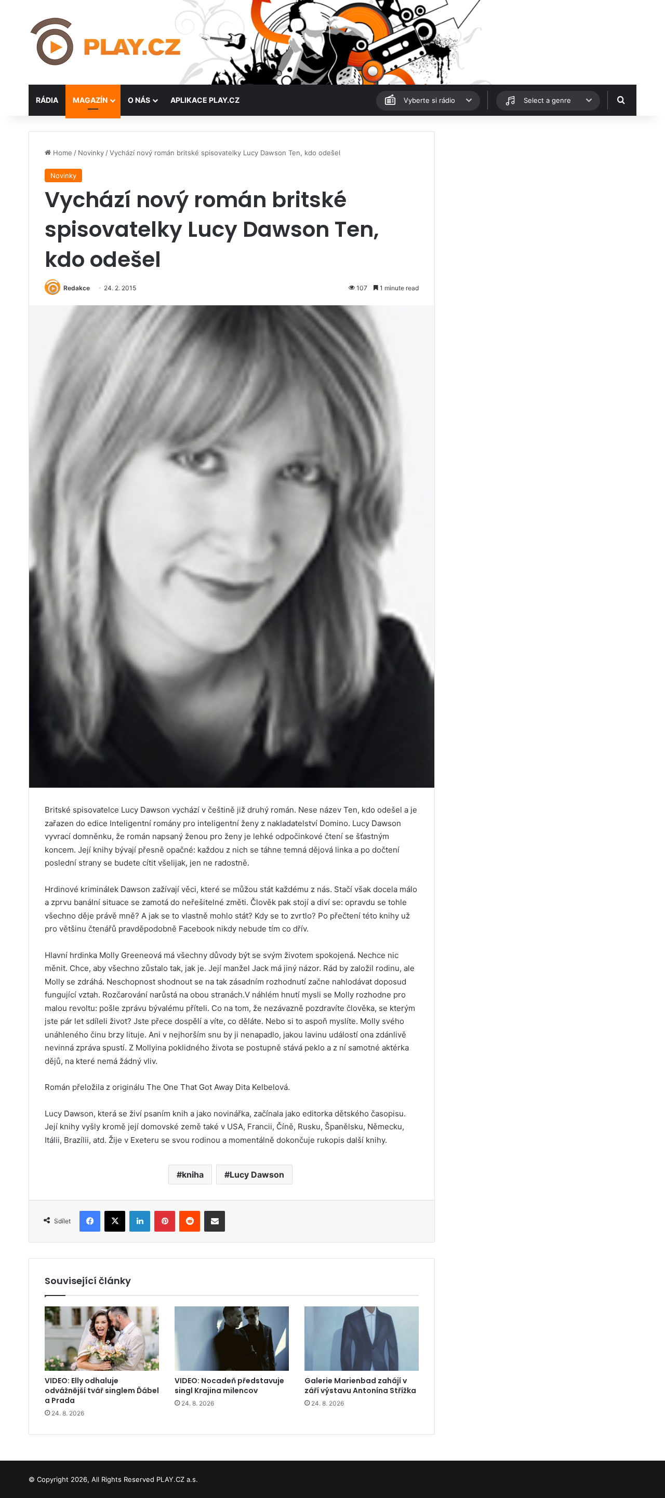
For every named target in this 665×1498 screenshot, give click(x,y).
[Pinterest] (164, 1221)
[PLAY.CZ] (106, 42)
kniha (193, 1174)
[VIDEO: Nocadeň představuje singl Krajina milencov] (232, 1338)
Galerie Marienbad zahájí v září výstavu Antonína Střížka (360, 1385)
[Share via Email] (214, 1221)
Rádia (47, 100)
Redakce (76, 288)
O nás (139, 100)
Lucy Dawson (257, 1174)
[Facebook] (89, 1221)
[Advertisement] (540, 204)
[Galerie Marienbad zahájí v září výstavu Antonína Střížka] (361, 1338)
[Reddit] (189, 1221)
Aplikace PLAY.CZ (205, 100)
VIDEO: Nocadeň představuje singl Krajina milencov (229, 1385)
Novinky (91, 153)
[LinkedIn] (139, 1221)
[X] (114, 1221)
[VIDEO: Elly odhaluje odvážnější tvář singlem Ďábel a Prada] (102, 1338)
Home (61, 153)
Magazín (90, 100)
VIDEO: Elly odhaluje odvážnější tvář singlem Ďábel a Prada (102, 1390)
